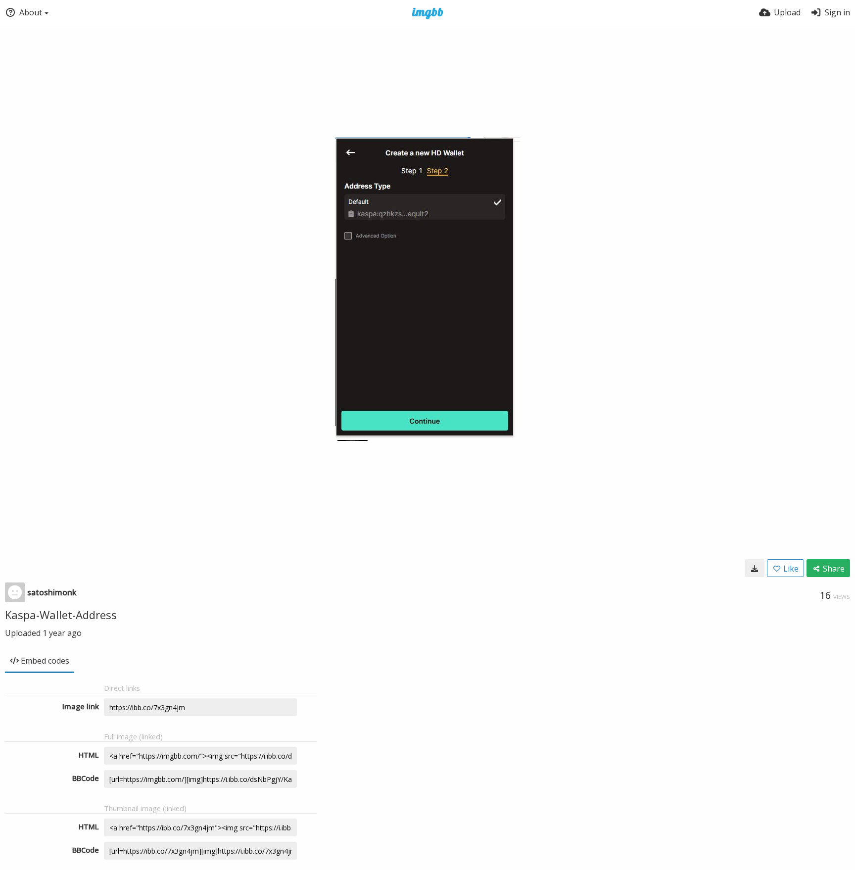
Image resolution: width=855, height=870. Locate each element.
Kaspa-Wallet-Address (61, 614)
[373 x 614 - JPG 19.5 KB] (754, 568)
